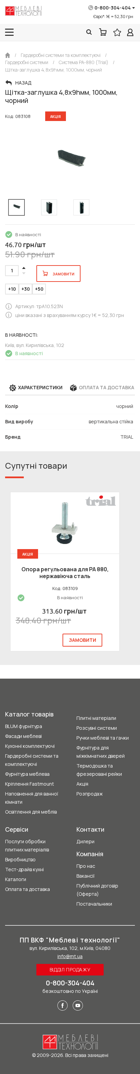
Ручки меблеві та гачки (102, 738)
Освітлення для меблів (31, 811)
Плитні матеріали (96, 718)
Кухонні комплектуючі (30, 746)
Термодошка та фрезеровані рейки (99, 769)
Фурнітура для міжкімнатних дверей (100, 751)
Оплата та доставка (27, 889)
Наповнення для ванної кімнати (31, 797)
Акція (82, 784)
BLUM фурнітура (23, 726)
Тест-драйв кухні (24, 869)
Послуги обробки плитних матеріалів (27, 845)
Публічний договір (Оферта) (97, 889)
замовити (82, 640)
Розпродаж (89, 793)
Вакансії (85, 876)
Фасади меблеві (23, 736)
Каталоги (15, 879)
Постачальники (94, 904)
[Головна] (7, 55)
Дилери (85, 841)
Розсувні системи (96, 728)
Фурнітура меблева (27, 774)
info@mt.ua (70, 956)
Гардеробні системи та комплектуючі (31, 760)
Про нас (85, 866)
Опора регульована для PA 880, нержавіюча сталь (65, 572)
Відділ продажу (70, 969)
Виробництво (20, 859)
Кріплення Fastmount (29, 784)
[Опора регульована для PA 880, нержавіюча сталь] (65, 523)
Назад (23, 82)
